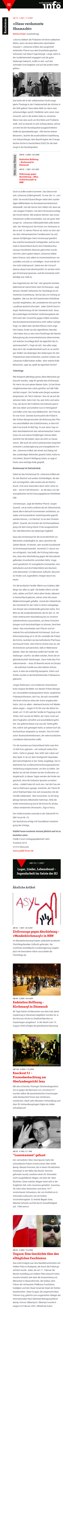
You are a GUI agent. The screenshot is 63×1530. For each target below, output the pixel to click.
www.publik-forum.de (23, 851)
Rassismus (5, 26)
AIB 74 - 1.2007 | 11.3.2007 (23, 18)
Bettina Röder (19, 34)
